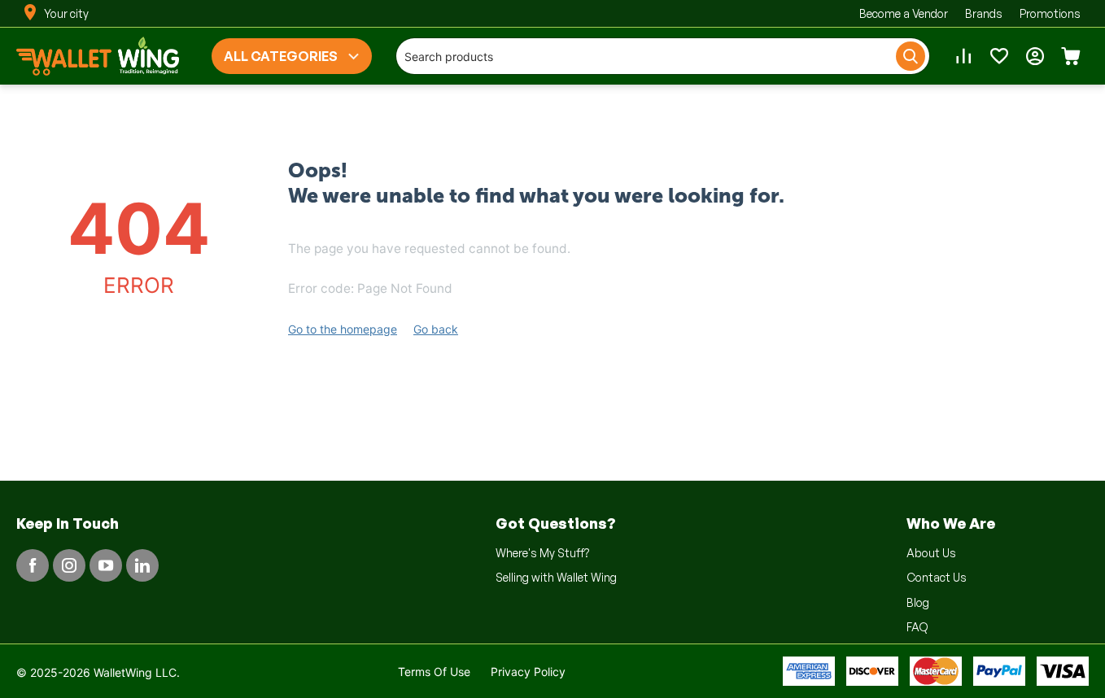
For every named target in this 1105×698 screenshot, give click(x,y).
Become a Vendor (903, 13)
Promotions (1050, 13)
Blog (917, 602)
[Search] (910, 56)
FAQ (917, 627)
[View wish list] (999, 56)
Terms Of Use (434, 671)
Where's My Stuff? (542, 553)
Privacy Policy (528, 671)
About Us (931, 553)
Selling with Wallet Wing (556, 577)
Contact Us (936, 577)
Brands (983, 13)
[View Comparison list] (963, 56)
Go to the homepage (342, 329)
